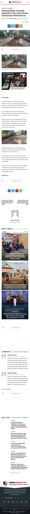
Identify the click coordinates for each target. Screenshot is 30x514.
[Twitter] (13, 26)
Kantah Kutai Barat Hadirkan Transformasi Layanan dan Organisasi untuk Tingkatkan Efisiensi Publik (15, 256)
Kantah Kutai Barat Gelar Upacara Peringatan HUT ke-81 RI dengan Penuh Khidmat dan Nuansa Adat (15, 286)
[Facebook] (9, 26)
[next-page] (5, 322)
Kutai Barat (9, 8)
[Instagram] (8, 501)
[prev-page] (3, 322)
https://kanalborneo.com (15, 222)
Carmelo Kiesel (12, 355)
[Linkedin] (12, 501)
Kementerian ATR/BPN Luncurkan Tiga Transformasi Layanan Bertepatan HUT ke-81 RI (15, 315)
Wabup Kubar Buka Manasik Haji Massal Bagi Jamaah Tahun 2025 (22, 202)
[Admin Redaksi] (3, 19)
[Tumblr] (21, 501)
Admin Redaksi (13, 18)
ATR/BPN (14, 251)
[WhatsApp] (20, 26)
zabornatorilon (12, 373)
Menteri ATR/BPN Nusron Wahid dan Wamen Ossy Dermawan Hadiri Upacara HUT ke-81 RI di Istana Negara (19, 456)
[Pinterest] (17, 26)
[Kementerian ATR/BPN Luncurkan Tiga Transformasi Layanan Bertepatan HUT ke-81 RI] (15, 304)
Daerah (4, 8)
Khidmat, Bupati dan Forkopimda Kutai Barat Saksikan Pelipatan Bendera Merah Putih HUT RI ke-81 (19, 467)
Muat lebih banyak (14, 472)
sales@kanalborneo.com (18, 497)
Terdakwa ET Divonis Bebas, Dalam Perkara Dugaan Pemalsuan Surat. (8, 202)
